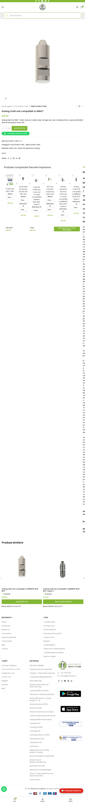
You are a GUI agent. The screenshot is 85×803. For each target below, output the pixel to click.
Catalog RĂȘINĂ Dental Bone (41, 720)
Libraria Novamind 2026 (39, 704)
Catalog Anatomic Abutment (41, 669)
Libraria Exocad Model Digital (40, 770)
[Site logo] (42, 7)
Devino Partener (50, 630)
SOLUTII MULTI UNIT (21, 106)
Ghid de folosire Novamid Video (42, 712)
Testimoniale (7, 641)
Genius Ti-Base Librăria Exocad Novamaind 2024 (41, 774)
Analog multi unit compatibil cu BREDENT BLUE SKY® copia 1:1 (61, 590)
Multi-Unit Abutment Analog (29, 148)
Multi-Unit (13, 148)
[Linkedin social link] (16, 158)
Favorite (5, 685)
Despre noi (6, 630)
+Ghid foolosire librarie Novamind (42, 716)
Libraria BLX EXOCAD (37, 766)
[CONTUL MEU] (77, 7)
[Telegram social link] (19, 158)
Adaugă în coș (19, 128)
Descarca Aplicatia (9, 637)
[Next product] (82, 106)
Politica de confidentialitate (54, 649)
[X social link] (11, 158)
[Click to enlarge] (5, 98)
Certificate (34, 746)
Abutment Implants (38, 789)
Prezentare (6, 626)
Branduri (47, 641)
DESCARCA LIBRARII (36, 666)
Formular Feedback (9, 666)
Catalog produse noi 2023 (39, 735)
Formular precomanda (52, 633)
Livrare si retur (49, 637)
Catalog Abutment (37, 739)
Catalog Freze (35, 723)
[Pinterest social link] (13, 158)
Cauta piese (6, 633)
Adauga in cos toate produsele (66, 229)
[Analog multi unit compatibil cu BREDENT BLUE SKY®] (22, 567)
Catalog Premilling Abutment (41, 677)
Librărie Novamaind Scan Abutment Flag (39, 686)
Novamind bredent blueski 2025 (42, 756)
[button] (22, 601)
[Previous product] (76, 106)
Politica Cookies (50, 656)
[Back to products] (79, 106)
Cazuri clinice (35, 780)
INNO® (4, 153)
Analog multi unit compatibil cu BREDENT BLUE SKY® (20, 590)
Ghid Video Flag (36, 681)
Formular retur (49, 626)
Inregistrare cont (8, 673)
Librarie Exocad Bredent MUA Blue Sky (38, 761)
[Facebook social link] (8, 158)
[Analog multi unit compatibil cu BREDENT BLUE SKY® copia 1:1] (63, 567)
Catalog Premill (35, 742)
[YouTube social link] (65, 681)
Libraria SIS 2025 (36, 708)
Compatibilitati (49, 645)
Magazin (5, 681)
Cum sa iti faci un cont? (11, 669)
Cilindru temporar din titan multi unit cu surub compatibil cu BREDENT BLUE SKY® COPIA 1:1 (63, 197)
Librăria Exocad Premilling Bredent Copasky (39, 751)
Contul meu (6, 677)
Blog (3, 645)
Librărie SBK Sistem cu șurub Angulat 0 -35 (40, 699)
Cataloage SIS (35, 731)
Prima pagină (7, 106)
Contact (5, 649)
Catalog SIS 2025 (36, 727)
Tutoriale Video (49, 622)
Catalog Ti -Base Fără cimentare (42, 673)
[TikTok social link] (71, 681)
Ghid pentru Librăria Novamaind (42, 694)
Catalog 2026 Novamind (39, 691)
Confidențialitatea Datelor (54, 653)
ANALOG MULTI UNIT (39, 106)
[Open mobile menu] (3, 7)
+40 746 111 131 (65, 673)
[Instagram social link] (61, 681)
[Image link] (70, 665)
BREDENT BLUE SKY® (14, 606)
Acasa (4, 622)
